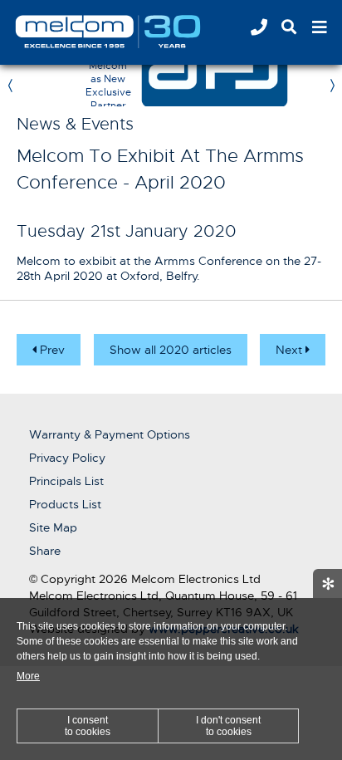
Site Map (53, 527)
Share (45, 550)
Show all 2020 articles (171, 349)
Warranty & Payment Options (109, 434)
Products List (65, 504)
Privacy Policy (67, 457)
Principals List (66, 480)
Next (290, 349)
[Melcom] (129, 31)
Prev (51, 349)
